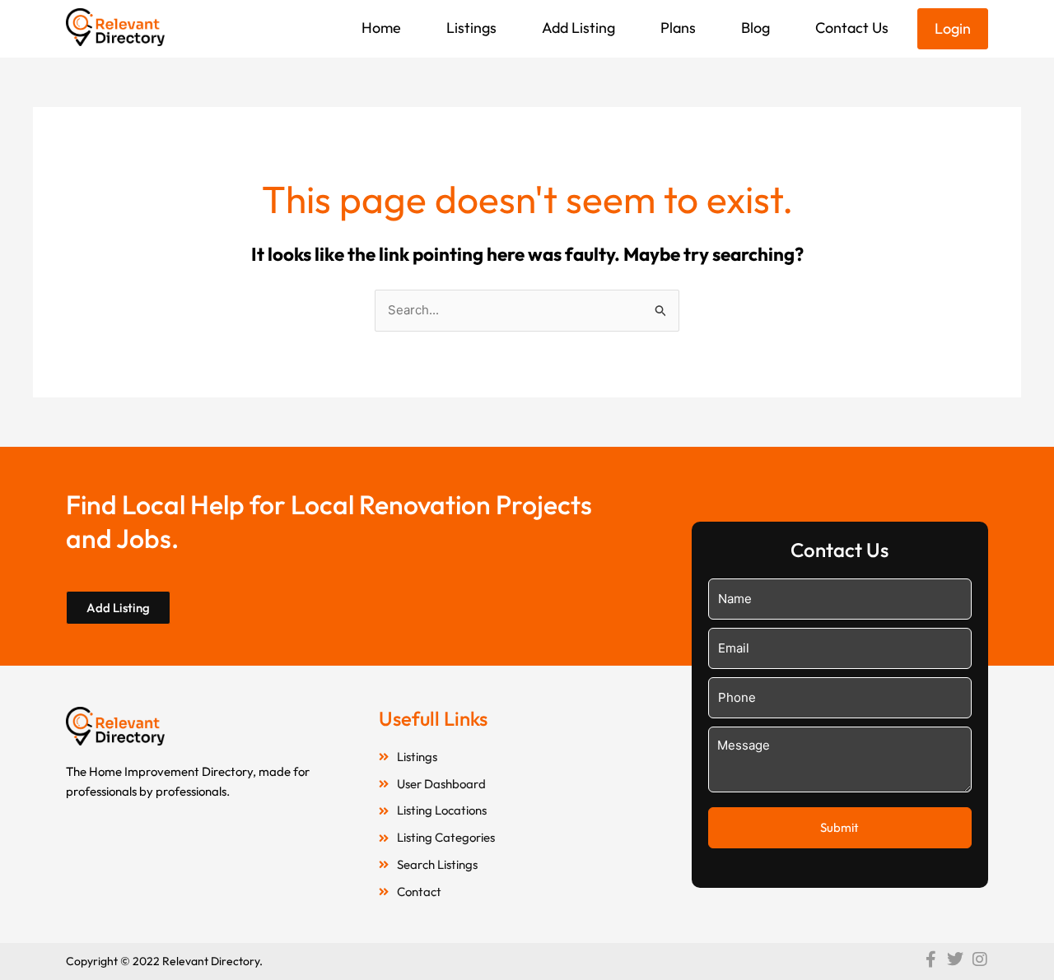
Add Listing (578, 27)
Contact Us (851, 27)
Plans (678, 27)
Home (381, 27)
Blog (755, 27)
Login (953, 28)
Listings (471, 27)
